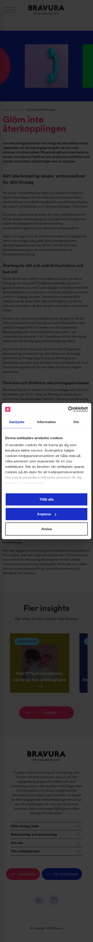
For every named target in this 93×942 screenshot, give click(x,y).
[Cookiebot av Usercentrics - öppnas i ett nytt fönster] (68, 409)
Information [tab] (46, 422)
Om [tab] (76, 422)
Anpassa (44, 514)
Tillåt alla (46, 499)
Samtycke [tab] (17, 422)
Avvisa (46, 529)
